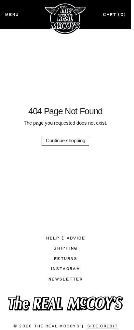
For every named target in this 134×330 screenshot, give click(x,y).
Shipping (65, 248)
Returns (65, 258)
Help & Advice (65, 238)
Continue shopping (65, 140)
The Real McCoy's (56, 326)
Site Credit (102, 326)
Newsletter (65, 279)
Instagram (65, 269)
